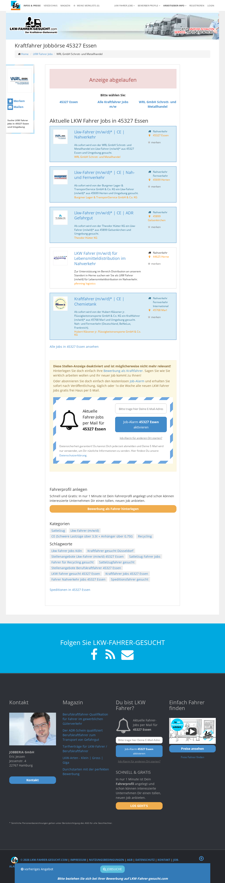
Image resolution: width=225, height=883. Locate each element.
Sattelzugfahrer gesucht (116, 562)
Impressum (78, 860)
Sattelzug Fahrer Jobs (144, 556)
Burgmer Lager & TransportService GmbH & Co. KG (105, 197)
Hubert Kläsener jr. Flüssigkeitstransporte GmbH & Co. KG (107, 333)
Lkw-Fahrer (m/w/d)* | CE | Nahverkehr (99, 134)
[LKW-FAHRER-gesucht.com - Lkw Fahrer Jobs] (15, 5)
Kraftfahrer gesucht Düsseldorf (110, 551)
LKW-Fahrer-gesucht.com (149, 878)
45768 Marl (160, 310)
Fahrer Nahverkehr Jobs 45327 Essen (78, 579)
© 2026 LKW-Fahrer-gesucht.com (43, 860)
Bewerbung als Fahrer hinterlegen (113, 509)
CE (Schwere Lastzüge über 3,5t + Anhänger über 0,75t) (91, 536)
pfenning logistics (85, 283)
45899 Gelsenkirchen (156, 218)
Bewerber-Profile (148, 5)
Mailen (18, 107)
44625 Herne (161, 256)
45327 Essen (161, 135)
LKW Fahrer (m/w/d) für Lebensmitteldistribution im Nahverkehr (100, 258)
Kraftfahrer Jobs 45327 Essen (126, 574)
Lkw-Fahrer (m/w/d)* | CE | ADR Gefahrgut (103, 215)
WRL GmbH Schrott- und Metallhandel (97, 156)
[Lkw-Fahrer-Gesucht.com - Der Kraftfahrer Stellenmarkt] (33, 25)
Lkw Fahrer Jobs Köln (66, 551)
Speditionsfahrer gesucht (129, 579)
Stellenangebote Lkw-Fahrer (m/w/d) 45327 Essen (87, 556)
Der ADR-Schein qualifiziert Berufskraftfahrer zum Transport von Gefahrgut (83, 735)
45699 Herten (161, 179)
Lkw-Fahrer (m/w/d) (85, 530)
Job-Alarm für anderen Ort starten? (141, 438)
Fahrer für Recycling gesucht (72, 562)
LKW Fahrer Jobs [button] (123, 5)
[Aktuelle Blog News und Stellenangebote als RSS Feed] (110, 655)
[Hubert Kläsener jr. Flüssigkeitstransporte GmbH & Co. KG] (60, 303)
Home (25, 54)
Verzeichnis (50, 5)
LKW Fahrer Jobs (43, 54)
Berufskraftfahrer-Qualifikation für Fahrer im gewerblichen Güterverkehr (85, 719)
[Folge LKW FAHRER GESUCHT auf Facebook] (94, 655)
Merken (19, 101)
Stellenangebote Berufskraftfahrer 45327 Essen (86, 568)
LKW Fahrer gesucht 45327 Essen (75, 574)
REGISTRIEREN (196, 5)
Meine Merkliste (87, 5)
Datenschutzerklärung (73, 455)
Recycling (145, 536)
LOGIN (210, 5)
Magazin (65, 5)
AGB (129, 860)
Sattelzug (58, 530)
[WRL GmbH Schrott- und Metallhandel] (19, 80)
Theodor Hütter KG (85, 237)
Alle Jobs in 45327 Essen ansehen (74, 346)
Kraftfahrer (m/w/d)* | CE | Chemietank (99, 301)
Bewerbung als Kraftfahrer (123, 371)
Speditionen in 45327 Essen (70, 590)
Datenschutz (145, 860)
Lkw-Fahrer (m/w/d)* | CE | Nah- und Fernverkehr (104, 175)
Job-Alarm (137, 381)
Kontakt (164, 860)
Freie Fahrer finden (192, 757)
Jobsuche (114, 869)
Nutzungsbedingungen (106, 860)
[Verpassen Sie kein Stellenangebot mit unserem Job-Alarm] (126, 655)
